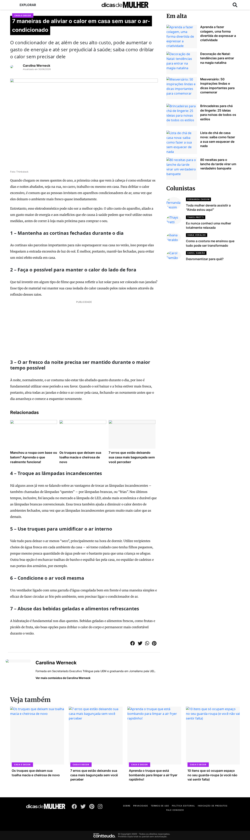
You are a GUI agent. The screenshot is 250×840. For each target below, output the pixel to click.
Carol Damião (196, 253)
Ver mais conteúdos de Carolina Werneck (63, 678)
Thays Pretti (195, 217)
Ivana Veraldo (196, 235)
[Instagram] (100, 807)
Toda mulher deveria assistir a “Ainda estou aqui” (208, 207)
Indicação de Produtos (212, 806)
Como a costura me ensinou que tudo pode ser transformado (210, 243)
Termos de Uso (160, 806)
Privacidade (140, 806)
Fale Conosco (175, 810)
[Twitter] (83, 807)
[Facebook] (74, 807)
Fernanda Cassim (198, 199)
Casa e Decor (22, 15)
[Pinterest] (91, 807)
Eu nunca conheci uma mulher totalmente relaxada (208, 225)
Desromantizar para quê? (205, 259)
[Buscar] (235, 5)
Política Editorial (183, 806)
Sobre (126, 806)
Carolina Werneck (36, 65)
